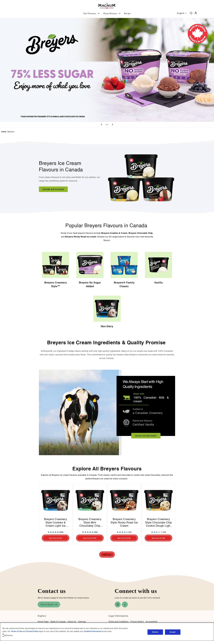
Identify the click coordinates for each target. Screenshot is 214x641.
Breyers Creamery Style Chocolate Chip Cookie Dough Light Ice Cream (158, 523)
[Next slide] (112, 124)
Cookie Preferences (93, 631)
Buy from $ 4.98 (124, 538)
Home (3, 131)
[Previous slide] (101, 124)
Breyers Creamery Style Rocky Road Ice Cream (124, 522)
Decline (155, 632)
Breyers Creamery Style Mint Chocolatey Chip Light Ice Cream (89, 523)
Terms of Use (16, 631)
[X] (125, 604)
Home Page (43, 622)
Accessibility (151, 622)
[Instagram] (118, 604)
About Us (72, 622)
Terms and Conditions (118, 622)
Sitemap (82, 622)
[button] (92, 13)
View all (107, 554)
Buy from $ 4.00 (55, 538)
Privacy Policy (32, 631)
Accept (173, 632)
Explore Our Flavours (53, 189)
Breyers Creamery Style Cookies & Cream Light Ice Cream (55, 523)
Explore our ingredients (146, 435)
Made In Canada (58, 622)
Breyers (11, 131)
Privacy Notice (137, 622)
